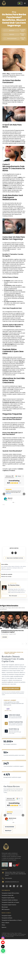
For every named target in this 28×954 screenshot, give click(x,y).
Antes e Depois (5, 935)
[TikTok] (3, 946)
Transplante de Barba (7, 930)
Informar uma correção (7, 589)
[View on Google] (5, 498)
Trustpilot (8, 843)
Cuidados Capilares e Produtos (13, 469)
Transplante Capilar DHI (7, 907)
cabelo (20, 177)
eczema (5, 370)
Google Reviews (9, 839)
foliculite (21, 362)
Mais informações (14, 608)
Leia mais (4, 649)
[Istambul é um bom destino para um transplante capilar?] (14, 632)
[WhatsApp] (3, 951)
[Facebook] (3, 898)
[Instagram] (3, 938)
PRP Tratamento (6, 921)
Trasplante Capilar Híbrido (8, 910)
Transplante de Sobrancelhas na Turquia (12, 932)
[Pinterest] (21, 898)
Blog (8, 73)
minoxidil (5, 334)
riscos (20, 360)
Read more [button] (8, 493)
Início (4, 73)
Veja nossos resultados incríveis (15, 570)
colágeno (5, 185)
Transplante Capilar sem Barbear (10, 912)
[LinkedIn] (13, 898)
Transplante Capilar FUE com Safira (10, 905)
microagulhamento (13, 91)
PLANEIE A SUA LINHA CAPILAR (11, 701)
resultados (6, 97)
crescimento (7, 94)
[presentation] (12, 565)
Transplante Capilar (6, 928)
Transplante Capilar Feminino (9, 917)
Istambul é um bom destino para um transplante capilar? (12, 643)
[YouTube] (3, 942)
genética (5, 99)
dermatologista (9, 344)
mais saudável (15, 141)
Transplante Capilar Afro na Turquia (10, 914)
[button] (4, 494)
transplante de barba (9, 402)
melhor (10, 188)
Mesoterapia (5, 919)
